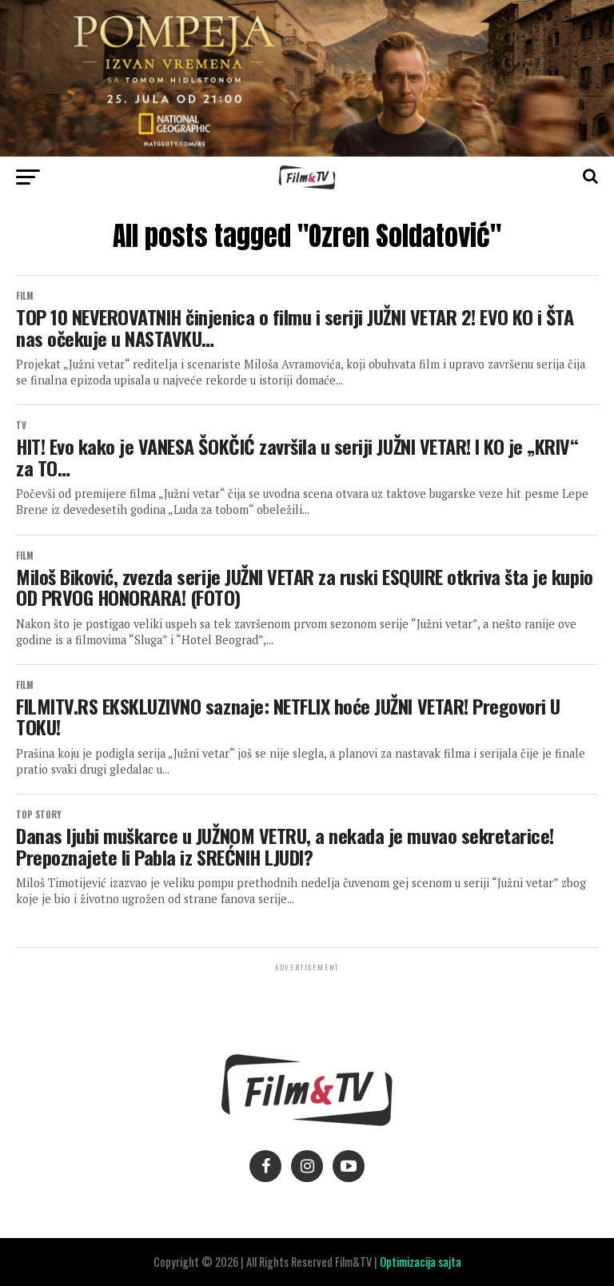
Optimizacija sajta (420, 1261)
